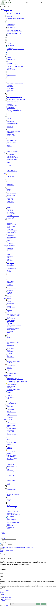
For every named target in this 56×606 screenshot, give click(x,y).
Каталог (3, 9)
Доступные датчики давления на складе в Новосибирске (8, 550)
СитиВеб (7, 590)
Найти (3, 540)
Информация (2, 592)
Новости (3, 532)
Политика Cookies (23, 604)
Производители (4, 531)
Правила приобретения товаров (6, 597)
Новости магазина (3, 543)
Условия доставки (4, 596)
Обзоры (3, 601)
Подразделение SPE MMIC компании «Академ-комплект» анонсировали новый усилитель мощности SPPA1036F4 (16, 547)
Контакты (3, 533)
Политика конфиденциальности (6, 599)
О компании (3, 536)
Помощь (1, 591)
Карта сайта (3, 600)
